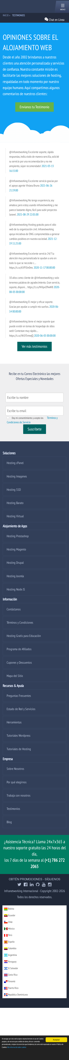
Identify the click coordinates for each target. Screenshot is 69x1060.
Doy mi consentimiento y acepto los (27, 418)
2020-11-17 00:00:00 (44, 267)
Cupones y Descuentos (19, 662)
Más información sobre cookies (16, 1047)
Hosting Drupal (15, 562)
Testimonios (13, 809)
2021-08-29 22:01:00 (27, 214)
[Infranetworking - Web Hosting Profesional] (22, 6)
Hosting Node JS (16, 589)
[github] (38, 885)
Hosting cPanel (15, 463)
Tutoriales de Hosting (19, 749)
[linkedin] (31, 885)
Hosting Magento (16, 549)
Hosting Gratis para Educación (24, 636)
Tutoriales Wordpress (18, 735)
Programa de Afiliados (19, 649)
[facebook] (25, 885)
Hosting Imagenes (17, 476)
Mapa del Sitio (15, 676)
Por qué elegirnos (16, 782)
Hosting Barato (15, 503)
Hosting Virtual (15, 516)
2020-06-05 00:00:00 (45, 335)
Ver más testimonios (34, 346)
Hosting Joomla (15, 576)
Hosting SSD (14, 489)
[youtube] (44, 885)
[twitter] (19, 885)
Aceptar (56, 1039)
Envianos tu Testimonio (34, 107)
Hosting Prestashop (18, 536)
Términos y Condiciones (20, 622)
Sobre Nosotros (15, 769)
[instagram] (50, 885)
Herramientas (14, 722)
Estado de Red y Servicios (21, 709)
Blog (9, 822)
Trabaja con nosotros (18, 795)
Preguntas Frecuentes (19, 696)
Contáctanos (14, 609)
